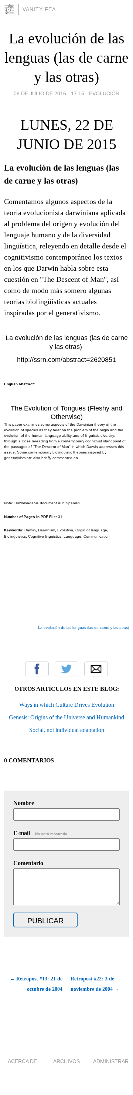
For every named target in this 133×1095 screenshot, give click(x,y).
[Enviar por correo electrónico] (5, 645)
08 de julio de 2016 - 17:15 (49, 93)
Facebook (37, 669)
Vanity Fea (39, 9)
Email (96, 669)
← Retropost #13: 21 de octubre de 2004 (36, 984)
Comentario (28, 863)
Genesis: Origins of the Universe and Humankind (66, 717)
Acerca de (22, 1061)
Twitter (66, 669)
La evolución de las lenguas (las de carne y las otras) (66, 57)
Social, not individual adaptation (66, 730)
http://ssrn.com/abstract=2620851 (66, 359)
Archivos (66, 1061)
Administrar (111, 1061)
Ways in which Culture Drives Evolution (66, 705)
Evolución (104, 93)
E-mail (40, 833)
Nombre (23, 803)
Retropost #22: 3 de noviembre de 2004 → (95, 984)
